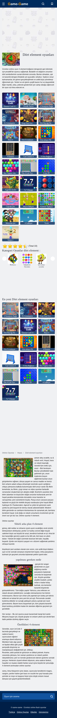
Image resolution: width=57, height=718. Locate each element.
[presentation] (4, 259)
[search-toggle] (43, 4)
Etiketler (34, 712)
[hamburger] (3, 4)
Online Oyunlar (23, 712)
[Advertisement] (26, 29)
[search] (52, 696)
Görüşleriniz (43, 712)
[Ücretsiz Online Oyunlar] (18, 4)
